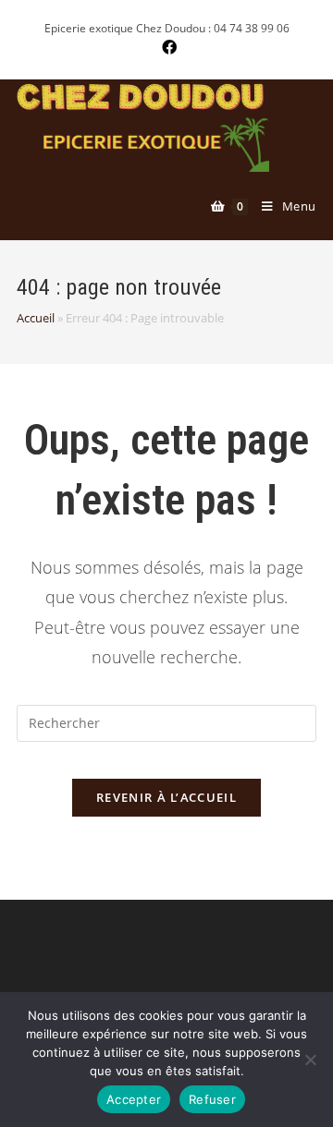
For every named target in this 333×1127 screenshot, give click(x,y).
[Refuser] (310, 1059)
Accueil (36, 317)
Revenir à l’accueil (166, 797)
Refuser (212, 1099)
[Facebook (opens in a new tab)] (166, 47)
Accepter (133, 1099)
